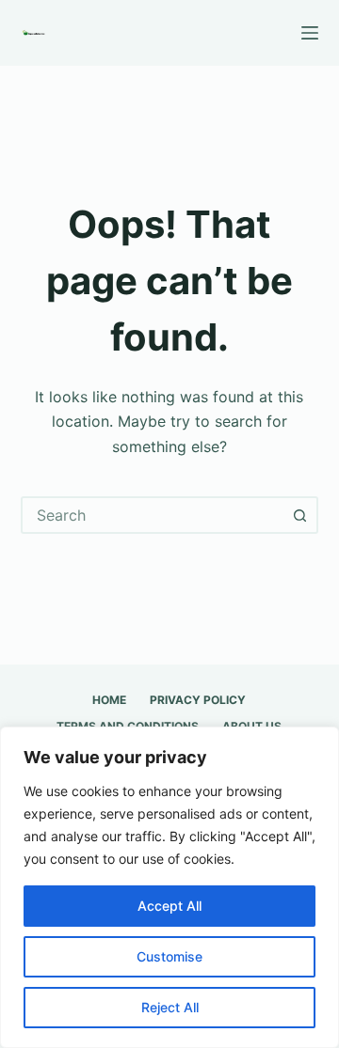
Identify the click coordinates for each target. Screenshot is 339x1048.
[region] (169, 887)
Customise (169, 956)
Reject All (170, 1007)
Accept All (169, 906)
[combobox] (153, 515)
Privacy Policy (198, 700)
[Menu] (309, 32)
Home (109, 700)
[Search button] (299, 515)
